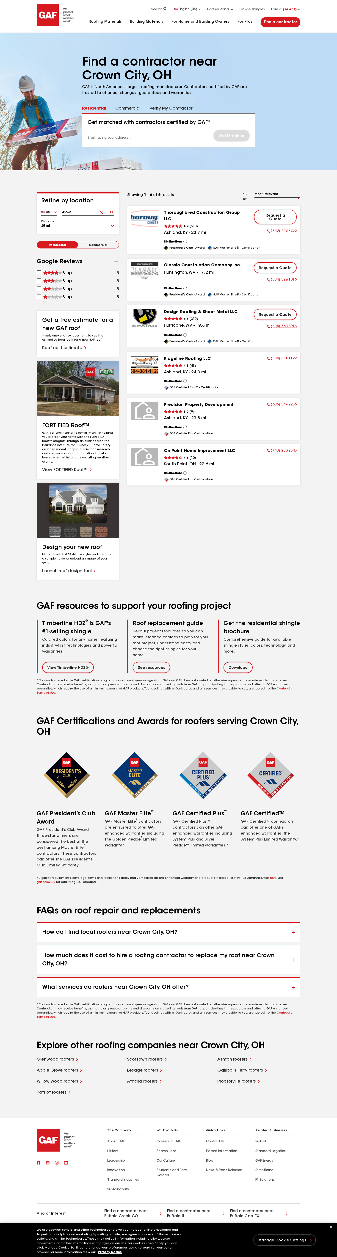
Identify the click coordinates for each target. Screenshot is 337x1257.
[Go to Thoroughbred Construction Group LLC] (144, 219)
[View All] (185, 241)
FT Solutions (264, 1180)
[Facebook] (38, 1163)
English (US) (188, 9)
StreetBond (264, 1170)
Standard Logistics (270, 1151)
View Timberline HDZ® (68, 668)
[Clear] (101, 211)
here (273, 878)
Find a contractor (280, 22)
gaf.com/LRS (46, 882)
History (112, 1151)
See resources (151, 668)
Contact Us (215, 1141)
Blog (209, 1161)
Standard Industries (123, 1180)
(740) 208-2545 (282, 451)
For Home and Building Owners (200, 22)
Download (238, 668)
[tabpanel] (169, 130)
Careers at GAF (169, 1141)
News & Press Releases (224, 1170)
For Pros (245, 22)
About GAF (116, 1141)
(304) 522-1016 (282, 280)
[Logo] (55, 26)
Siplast (260, 1141)
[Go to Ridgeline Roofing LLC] (144, 365)
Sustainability (118, 1189)
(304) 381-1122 (282, 359)
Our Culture (166, 1161)
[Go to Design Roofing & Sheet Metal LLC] (144, 318)
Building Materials (146, 22)
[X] (48, 1163)
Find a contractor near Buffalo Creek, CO (126, 1213)
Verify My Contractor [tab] (171, 109)
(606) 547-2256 (282, 405)
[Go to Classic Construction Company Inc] (144, 271)
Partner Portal (218, 9)
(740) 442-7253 (282, 231)
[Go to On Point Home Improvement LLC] (144, 457)
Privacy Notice (110, 1252)
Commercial (98, 245)
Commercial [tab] (127, 109)
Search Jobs (167, 1151)
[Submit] (111, 211)
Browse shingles (252, 9)
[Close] (331, 1227)
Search (157, 9)
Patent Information (221, 1151)
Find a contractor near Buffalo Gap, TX (252, 1213)
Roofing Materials (105, 22)
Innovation (116, 1170)
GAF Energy (264, 1161)
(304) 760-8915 (282, 327)
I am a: (284, 9)
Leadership (116, 1161)
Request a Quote (275, 217)
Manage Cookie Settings (282, 1240)
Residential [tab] (94, 109)
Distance (47, 221)
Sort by (246, 197)
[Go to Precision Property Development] (144, 411)
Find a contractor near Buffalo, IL (189, 1213)
